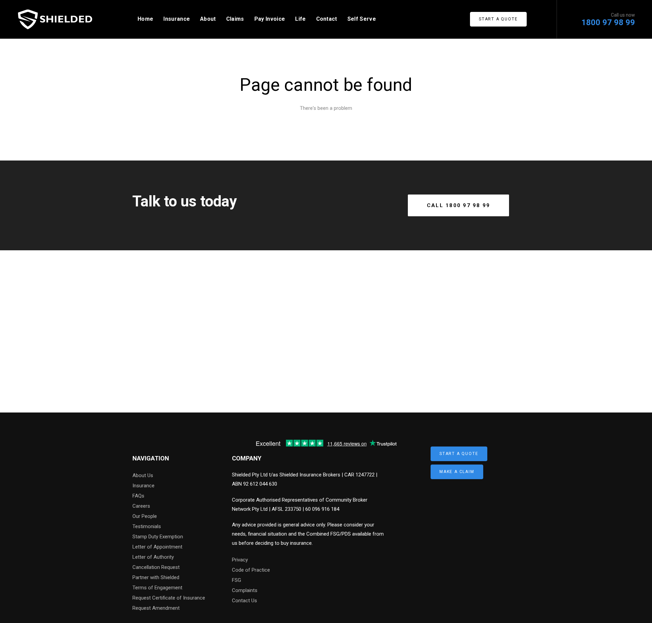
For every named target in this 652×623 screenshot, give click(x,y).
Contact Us (244, 600)
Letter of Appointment (157, 547)
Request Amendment (156, 608)
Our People (144, 516)
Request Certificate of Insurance (168, 598)
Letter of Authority (153, 557)
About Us (142, 475)
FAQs (138, 496)
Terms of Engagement (157, 588)
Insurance (143, 486)
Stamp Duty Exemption (157, 537)
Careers (141, 506)
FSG (236, 580)
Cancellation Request (156, 567)
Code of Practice (251, 570)
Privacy (240, 560)
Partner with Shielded (155, 577)
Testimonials (146, 526)
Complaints (244, 590)
